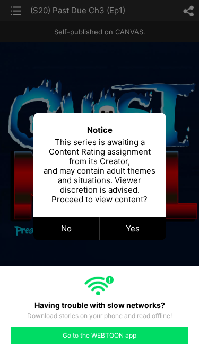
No (66, 228)
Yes (133, 228)
